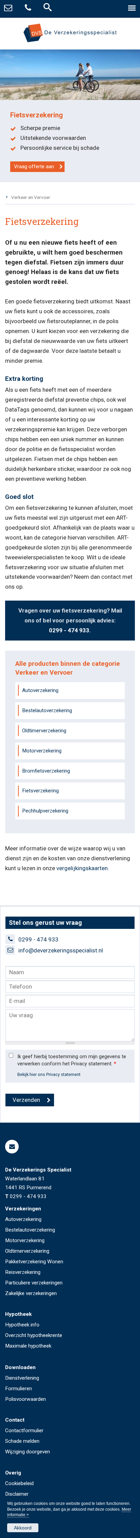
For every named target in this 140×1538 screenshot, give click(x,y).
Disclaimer (17, 1494)
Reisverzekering (22, 1272)
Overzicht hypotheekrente (33, 1335)
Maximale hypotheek (28, 1346)
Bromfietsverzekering (46, 771)
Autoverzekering (40, 690)
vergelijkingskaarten (82, 868)
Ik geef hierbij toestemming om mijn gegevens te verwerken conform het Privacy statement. (71, 1060)
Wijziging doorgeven (27, 1452)
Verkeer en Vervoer (30, 197)
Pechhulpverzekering (45, 811)
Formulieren (18, 1388)
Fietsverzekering (40, 791)
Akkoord (23, 1527)
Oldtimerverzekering (44, 731)
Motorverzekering (42, 751)
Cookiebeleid (19, 1483)
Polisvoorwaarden (25, 1399)
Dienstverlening (22, 1378)
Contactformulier (24, 1430)
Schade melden (22, 1441)
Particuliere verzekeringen (34, 1283)
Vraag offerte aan (34, 166)
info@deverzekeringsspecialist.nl (60, 950)
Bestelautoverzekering (47, 710)
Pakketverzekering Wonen (34, 1262)
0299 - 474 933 (69, 630)
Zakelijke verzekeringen (31, 1293)
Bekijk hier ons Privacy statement (49, 1074)
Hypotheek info (22, 1325)
